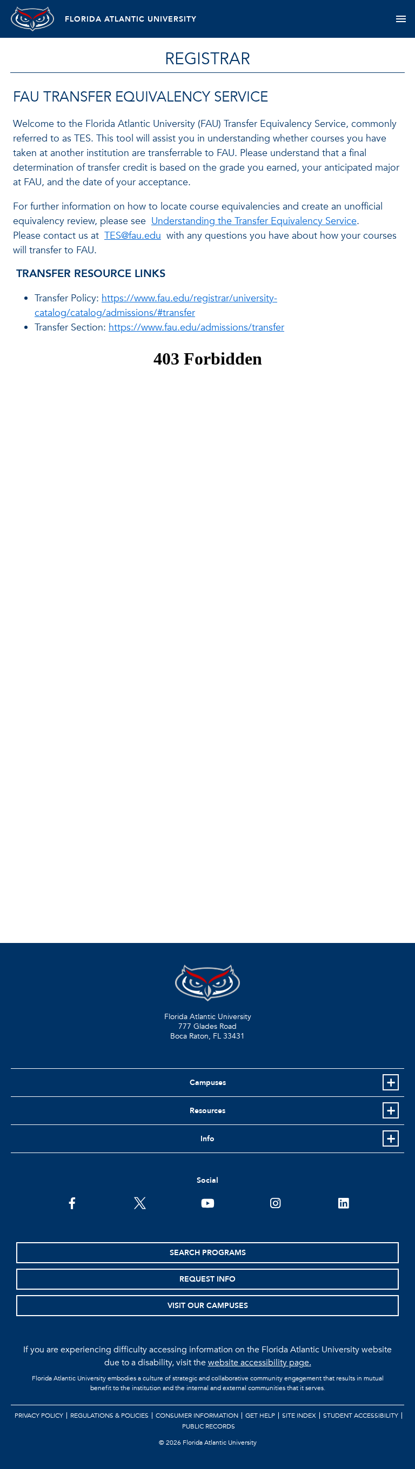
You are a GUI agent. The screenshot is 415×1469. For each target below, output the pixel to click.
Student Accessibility (360, 1415)
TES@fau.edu (132, 235)
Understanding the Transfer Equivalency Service (254, 221)
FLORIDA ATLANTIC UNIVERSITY (131, 19)
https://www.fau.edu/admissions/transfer (196, 327)
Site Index (299, 1415)
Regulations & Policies (109, 1415)
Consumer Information (197, 1415)
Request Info (207, 1279)
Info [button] (207, 1139)
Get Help (260, 1415)
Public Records (208, 1426)
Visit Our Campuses (208, 1305)
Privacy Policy (39, 1415)
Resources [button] (207, 1111)
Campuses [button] (208, 1082)
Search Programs (208, 1253)
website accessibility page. (259, 1363)
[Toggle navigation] (401, 19)
